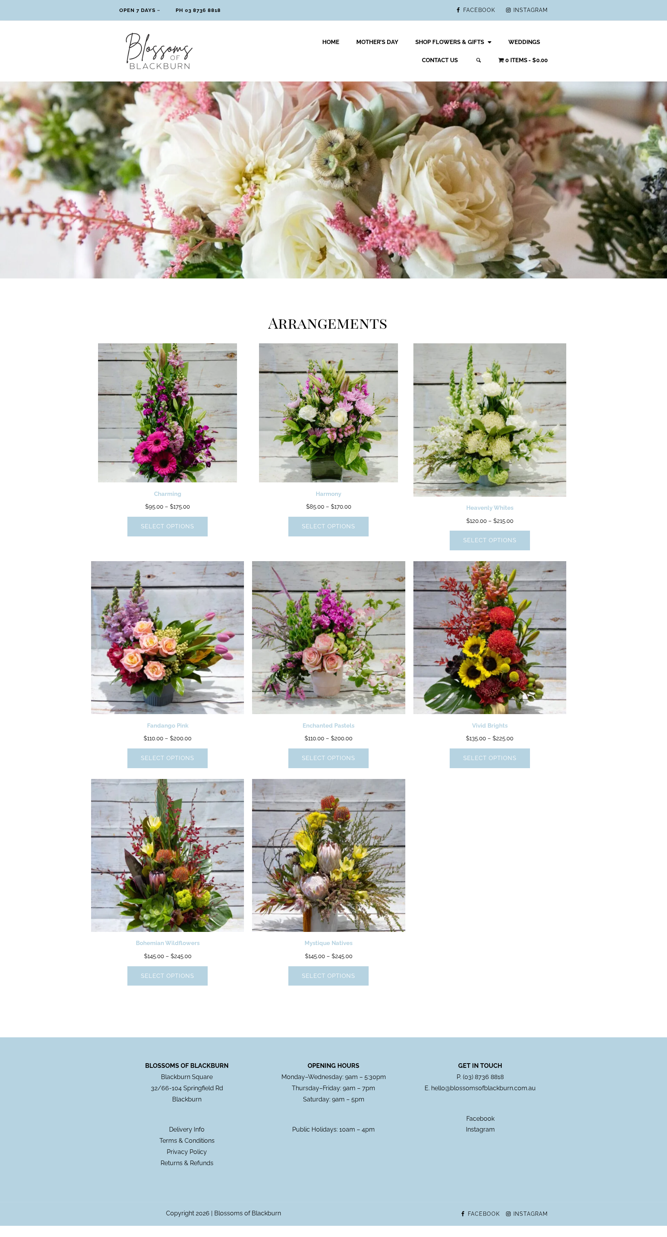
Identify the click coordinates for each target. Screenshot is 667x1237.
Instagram (480, 1129)
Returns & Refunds (187, 1163)
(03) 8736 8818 (483, 1077)
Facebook (480, 1118)
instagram (530, 10)
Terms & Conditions (187, 1140)
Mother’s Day (377, 42)
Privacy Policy (187, 1152)
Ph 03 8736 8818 (198, 10)
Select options (167, 526)
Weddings (524, 42)
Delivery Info (187, 1129)
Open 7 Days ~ (139, 10)
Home (330, 42)
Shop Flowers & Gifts (449, 42)
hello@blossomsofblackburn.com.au (483, 1088)
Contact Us (440, 60)
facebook (479, 10)
